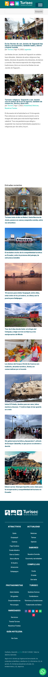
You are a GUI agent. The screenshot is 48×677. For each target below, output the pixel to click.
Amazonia (14, 567)
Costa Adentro (14, 550)
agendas (28, 49)
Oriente (33, 575)
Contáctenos (33, 596)
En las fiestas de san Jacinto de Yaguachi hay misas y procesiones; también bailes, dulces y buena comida (24, 45)
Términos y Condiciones (34, 600)
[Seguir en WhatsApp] (40, 611)
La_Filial (20, 652)
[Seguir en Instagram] (29, 611)
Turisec (10, 49)
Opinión (34, 542)
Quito (14, 533)
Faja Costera (14, 546)
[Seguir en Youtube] (36, 611)
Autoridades (14, 592)
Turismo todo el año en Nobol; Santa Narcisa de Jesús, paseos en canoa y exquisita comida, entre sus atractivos (24, 220)
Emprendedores (14, 600)
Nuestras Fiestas (11, 108)
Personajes (14, 605)
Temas (33, 537)
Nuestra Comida (34, 554)
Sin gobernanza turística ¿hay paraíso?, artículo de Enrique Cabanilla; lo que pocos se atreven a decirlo (23, 443)
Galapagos (14, 571)
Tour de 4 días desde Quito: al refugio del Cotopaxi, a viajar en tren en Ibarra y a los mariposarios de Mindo (20, 331)
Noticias (35, 105)
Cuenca (14, 542)
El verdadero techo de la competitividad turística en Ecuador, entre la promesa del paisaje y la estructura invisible (23, 255)
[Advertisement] (24, 157)
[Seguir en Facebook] (26, 611)
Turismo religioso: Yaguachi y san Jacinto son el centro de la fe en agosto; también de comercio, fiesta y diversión (23, 101)
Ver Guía (14, 638)
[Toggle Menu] (40, 5)
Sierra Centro (14, 554)
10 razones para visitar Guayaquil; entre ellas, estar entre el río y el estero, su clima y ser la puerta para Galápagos (22, 295)
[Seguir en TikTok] (33, 615)
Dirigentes (14, 596)
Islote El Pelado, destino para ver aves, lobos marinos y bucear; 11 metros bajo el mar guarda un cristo (23, 407)
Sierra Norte (14, 559)
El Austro (14, 563)
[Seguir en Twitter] (33, 611)
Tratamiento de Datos (34, 605)
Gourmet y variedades (33, 558)
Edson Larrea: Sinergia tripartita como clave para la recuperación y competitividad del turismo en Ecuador (23, 489)
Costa (33, 571)
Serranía (33, 579)
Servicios (14, 617)
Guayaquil (14, 537)
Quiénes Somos (34, 592)
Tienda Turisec (14, 621)
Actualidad (28, 105)
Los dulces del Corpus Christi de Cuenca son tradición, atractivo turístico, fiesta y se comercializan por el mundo (22, 366)
